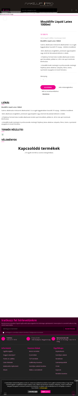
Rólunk (5, 370)
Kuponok (58, 370)
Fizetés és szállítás (9, 359)
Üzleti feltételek (8, 362)
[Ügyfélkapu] (69, 10)
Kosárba (48, 87)
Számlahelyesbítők (61, 362)
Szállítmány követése (35, 362)
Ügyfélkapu (58, 348)
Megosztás (40, 29)
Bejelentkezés (60, 351)
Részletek (43, 388)
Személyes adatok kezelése (37, 366)
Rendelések (59, 359)
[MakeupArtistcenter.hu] (39, 4)
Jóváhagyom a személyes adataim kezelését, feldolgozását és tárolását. (24, 332)
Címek (57, 366)
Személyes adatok (61, 355)
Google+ (47, 29)
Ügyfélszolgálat (8, 351)
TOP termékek (33, 359)
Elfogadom (46, 391)
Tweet (44, 29)
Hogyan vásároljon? (9, 355)
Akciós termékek (34, 351)
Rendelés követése (61, 373)
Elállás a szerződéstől (35, 370)
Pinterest (50, 29)
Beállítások (32, 391)
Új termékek (33, 355)
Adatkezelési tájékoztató (10, 366)
